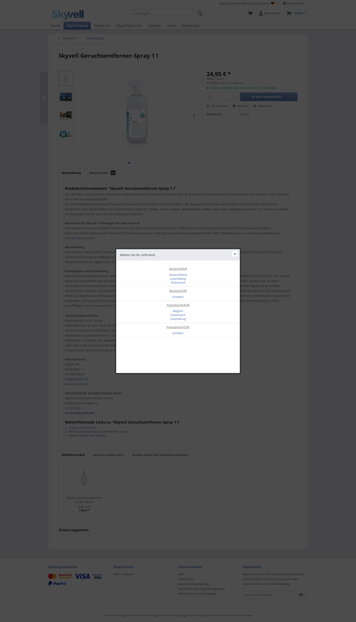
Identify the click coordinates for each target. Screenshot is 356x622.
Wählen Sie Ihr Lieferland (137, 255)
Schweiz (178, 297)
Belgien (178, 311)
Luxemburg (178, 279)
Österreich (178, 282)
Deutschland (178, 275)
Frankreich (178, 315)
